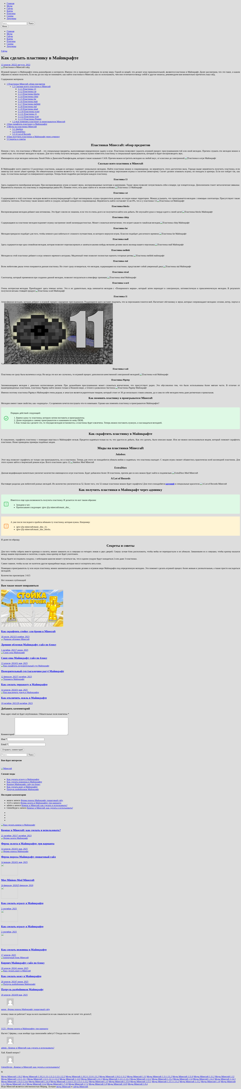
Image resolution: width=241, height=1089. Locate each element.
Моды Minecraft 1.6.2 (16, 1084)
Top (234, 1082)
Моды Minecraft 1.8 (98, 1084)
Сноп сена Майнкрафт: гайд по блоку (24, 658)
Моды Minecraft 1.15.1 (140, 1081)
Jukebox (17, 129)
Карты (10, 11)
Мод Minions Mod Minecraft (17, 880)
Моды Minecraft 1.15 (98, 1081)
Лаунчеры (11, 18)
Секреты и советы (16, 139)
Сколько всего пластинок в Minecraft (31, 86)
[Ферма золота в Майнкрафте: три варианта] (14, 838)
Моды (9, 6)
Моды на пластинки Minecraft (22, 126)
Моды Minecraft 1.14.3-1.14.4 (14, 1081)
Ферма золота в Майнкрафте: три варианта (40, 803)
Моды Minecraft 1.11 (136, 1076)
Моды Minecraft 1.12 (224, 1076)
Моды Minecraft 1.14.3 (225, 1079)
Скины (10, 16)
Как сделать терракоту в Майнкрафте (24, 684)
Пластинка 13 (27, 89)
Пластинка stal (27, 106)
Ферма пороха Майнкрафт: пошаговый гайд (42, 800)
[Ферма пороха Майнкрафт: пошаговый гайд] (14, 851)
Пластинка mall (28, 101)
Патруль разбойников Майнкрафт (23, 789)
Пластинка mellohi (29, 104)
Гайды (10, 8)
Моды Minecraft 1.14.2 (203, 1079)
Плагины (11, 13)
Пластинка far (27, 99)
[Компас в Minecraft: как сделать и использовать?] (18, 825)
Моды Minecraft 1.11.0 (182, 1076)
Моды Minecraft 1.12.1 (91, 1079)
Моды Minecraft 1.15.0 (119, 1081)
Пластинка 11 (27, 114)
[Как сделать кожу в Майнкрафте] (16, 971)
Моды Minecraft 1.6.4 (36, 1084)
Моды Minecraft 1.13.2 (162, 1079)
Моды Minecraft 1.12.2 (140, 1079)
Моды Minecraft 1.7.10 (57, 1084)
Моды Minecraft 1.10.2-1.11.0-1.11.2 (82, 1076)
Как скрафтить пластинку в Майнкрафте (27, 124)
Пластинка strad (28, 109)
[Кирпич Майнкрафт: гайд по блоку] (15, 957)
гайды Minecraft (80, 1086)
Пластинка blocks (28, 94)
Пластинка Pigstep (29, 119)
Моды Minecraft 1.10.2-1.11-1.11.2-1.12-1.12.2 (44, 1076)
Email (4, 744)
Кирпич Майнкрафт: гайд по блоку (23, 784)
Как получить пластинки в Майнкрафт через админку (33, 136)
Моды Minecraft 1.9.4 (138, 1084)
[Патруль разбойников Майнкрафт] (18, 984)
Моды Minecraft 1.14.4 (39, 1081)
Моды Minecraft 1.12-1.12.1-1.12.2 (43, 1079)
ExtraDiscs (18, 131)
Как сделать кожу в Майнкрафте (22, 787)
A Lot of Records (21, 134)
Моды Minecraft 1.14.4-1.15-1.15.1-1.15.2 (69, 1081)
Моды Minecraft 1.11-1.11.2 (159, 1076)
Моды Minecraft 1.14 (182, 1079)
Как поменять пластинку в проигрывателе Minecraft (38, 121)
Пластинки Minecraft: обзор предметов (26, 84)
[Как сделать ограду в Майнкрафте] (9, 898)
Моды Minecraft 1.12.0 (70, 1079)
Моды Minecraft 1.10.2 (11, 1076)
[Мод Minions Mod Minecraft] (9, 874)
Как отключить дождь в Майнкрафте (24, 697)
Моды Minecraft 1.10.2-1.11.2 (112, 1076)
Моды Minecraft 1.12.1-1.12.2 (116, 1079)
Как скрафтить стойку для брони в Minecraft (28, 631)
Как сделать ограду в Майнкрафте (23, 779)
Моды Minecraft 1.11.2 (204, 1076)
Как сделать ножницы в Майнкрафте (24, 782)
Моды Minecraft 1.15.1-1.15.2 (165, 1081)
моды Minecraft (63, 1086)
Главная (10, 3)
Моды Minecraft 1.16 (210, 1081)
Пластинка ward (28, 111)
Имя (4, 739)
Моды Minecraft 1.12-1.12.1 (14, 1079)
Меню (4, 26)
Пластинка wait (28, 116)
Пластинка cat (27, 91)
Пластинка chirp (28, 96)
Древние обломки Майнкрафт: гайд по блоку (28, 644)
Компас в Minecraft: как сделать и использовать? (44, 805)
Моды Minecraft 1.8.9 (117, 1084)
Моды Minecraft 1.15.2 (189, 1081)
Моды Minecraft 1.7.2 (78, 1084)
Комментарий (7, 734)
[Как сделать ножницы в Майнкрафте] (9, 944)
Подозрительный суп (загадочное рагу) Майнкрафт (32, 671)
